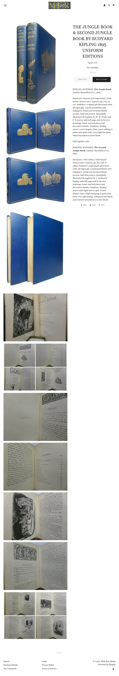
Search (6, 661)
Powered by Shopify (107, 664)
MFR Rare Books (108, 661)
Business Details (10, 665)
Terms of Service (49, 668)
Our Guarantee (10, 668)
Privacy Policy (48, 665)
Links (44, 661)
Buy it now (101, 79)
